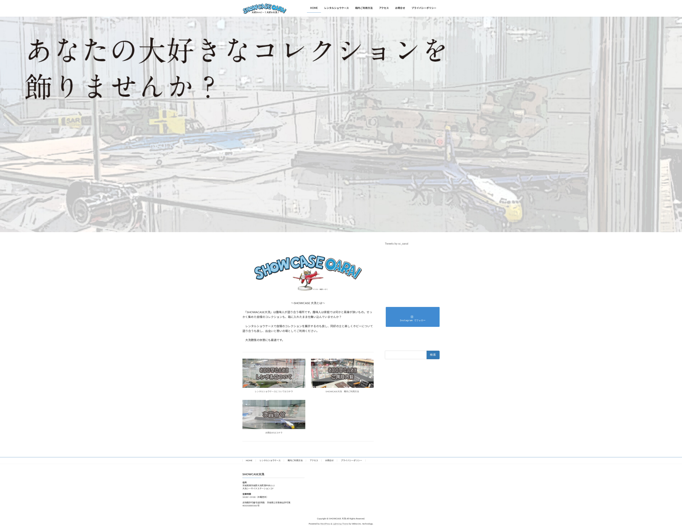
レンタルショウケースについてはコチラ (274, 391)
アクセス (314, 460)
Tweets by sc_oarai (396, 243)
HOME (249, 460)
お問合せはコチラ (273, 433)
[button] (338, 228)
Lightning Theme (340, 524)
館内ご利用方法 (295, 460)
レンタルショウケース (270, 460)
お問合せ (329, 460)
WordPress (325, 524)
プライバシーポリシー (351, 460)
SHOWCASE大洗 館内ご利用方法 (342, 391)
